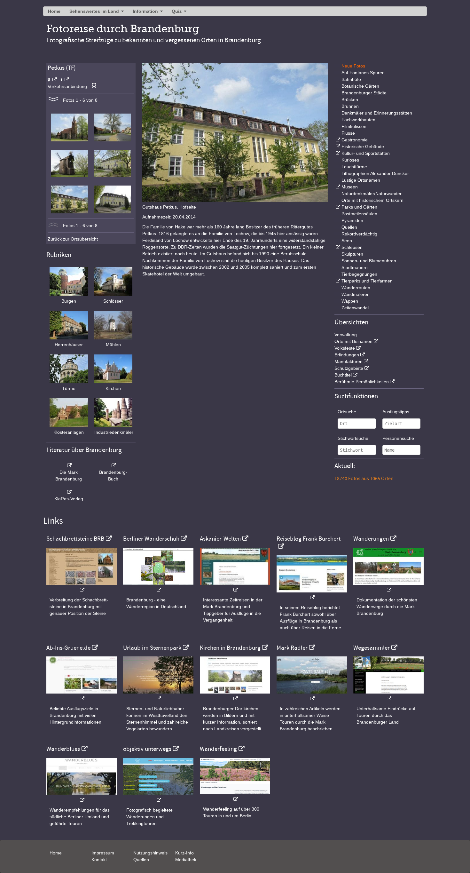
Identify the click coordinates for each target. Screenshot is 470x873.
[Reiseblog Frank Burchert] (312, 594)
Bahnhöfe (351, 79)
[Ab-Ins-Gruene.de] (81, 695)
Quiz (177, 11)
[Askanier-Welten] (235, 586)
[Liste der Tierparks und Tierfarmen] (337, 280)
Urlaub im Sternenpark (152, 648)
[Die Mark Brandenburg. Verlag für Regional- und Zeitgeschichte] (69, 465)
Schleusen (352, 247)
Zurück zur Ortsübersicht (73, 239)
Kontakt (99, 859)
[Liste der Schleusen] (337, 247)
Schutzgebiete (348, 368)
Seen (346, 240)
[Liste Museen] (337, 186)
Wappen (349, 301)
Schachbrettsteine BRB (75, 539)
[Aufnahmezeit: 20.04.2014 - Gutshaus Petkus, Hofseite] (69, 211)
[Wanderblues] (81, 797)
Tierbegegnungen (359, 274)
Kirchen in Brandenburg (230, 648)
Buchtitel (343, 374)
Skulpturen (352, 254)
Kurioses (350, 160)
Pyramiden (352, 220)
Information (145, 11)
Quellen (349, 227)
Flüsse (348, 133)
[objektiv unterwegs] (158, 797)
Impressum (102, 852)
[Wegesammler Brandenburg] (388, 695)
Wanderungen (371, 539)
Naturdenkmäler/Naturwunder (371, 193)
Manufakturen (348, 361)
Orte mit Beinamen (353, 341)
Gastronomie (354, 139)
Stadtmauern (354, 267)
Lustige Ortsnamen (360, 180)
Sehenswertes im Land (94, 11)
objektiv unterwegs (147, 749)
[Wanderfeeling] (235, 796)
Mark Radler (292, 648)
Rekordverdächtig (359, 233)
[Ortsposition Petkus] (52, 79)
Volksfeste (344, 348)
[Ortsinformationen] (65, 79)
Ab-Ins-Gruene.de (68, 648)
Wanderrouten (355, 287)
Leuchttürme (354, 166)
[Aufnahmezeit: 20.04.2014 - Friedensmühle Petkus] (69, 175)
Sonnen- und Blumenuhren (368, 260)
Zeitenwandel (355, 307)
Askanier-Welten (220, 539)
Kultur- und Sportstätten (365, 153)
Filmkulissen (353, 126)
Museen (349, 186)
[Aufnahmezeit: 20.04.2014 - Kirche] (69, 139)
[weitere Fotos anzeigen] (53, 100)
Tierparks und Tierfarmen (367, 280)
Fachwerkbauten (358, 119)
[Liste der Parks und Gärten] (337, 207)
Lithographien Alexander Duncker (375, 173)
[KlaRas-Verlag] (69, 492)
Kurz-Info (184, 852)
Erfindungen (346, 354)
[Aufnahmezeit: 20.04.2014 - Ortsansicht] (112, 139)
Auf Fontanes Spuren (363, 72)
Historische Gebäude (362, 146)
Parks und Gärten (359, 207)
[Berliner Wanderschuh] (158, 586)
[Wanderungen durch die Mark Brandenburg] (388, 586)
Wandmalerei (354, 294)
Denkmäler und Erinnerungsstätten (376, 112)
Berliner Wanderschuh (151, 539)
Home (54, 11)
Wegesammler (371, 648)
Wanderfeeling (218, 749)
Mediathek (185, 859)
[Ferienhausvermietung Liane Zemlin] (158, 695)
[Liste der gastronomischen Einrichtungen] (337, 139)
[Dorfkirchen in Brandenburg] (235, 695)
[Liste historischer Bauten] (337, 146)
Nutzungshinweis (150, 852)
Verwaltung (345, 334)
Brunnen (350, 106)
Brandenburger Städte (364, 92)
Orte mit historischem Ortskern (372, 200)
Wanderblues (63, 749)
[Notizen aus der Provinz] (312, 695)
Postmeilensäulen (359, 213)
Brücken (349, 99)
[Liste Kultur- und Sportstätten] (337, 153)
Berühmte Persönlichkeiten (361, 381)
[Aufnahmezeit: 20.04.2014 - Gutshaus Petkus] (112, 175)
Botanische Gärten (360, 86)
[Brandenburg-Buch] (113, 465)
